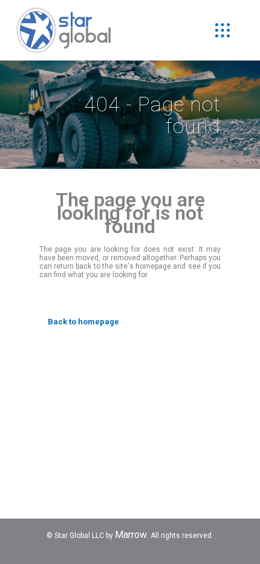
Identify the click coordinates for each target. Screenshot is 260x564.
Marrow (131, 534)
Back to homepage (83, 321)
